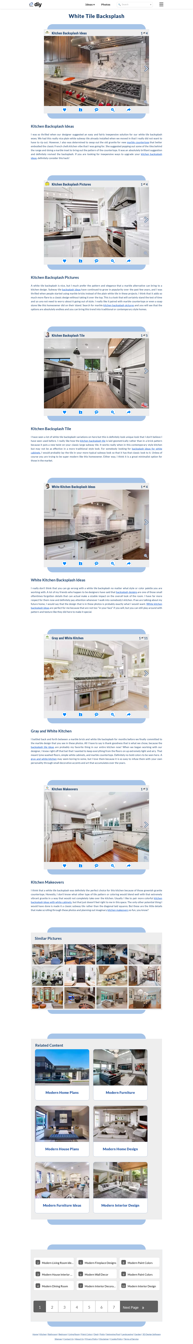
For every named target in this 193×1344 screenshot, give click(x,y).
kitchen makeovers (118, 910)
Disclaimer (104, 1339)
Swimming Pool (113, 1334)
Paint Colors (86, 1334)
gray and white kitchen (44, 758)
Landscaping (127, 1334)
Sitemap (58, 1339)
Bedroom (63, 1334)
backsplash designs (126, 592)
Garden (137, 1334)
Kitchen (43, 1334)
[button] (161, 4)
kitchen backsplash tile (92, 440)
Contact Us (68, 1339)
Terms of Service (131, 1339)
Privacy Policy (91, 1339)
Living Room (74, 1334)
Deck (96, 1334)
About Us (79, 1339)
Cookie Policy (116, 1339)
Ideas (90, 4)
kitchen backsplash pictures (118, 305)
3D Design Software (152, 1334)
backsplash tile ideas (42, 747)
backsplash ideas (71, 289)
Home (35, 1334)
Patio (102, 1334)
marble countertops (138, 142)
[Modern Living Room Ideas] (47, 1323)
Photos (105, 4)
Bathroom (52, 1334)
